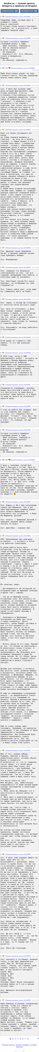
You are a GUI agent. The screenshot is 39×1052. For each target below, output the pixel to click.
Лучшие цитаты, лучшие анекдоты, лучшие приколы (19, 1046)
